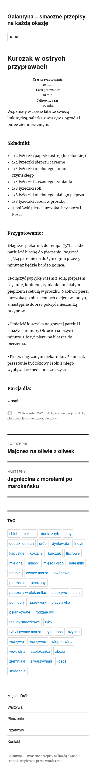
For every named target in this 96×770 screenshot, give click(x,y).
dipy (68, 533)
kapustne (16, 553)
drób (50, 413)
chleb (13, 533)
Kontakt (13, 741)
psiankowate (19, 612)
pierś (76, 592)
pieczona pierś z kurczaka (25, 418)
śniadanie (17, 671)
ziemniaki (17, 661)
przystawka (60, 602)
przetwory (38, 602)
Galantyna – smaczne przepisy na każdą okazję (46, 19)
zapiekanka (40, 651)
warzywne (37, 641)
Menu (14, 37)
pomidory (17, 602)
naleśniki (76, 563)
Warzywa (15, 707)
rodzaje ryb (45, 612)
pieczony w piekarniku (27, 592)
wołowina (17, 651)
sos (60, 631)
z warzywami (41, 661)
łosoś (61, 661)
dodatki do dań (21, 543)
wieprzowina (61, 641)
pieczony (51, 418)
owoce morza (37, 572)
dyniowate (60, 543)
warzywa (16, 641)
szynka (74, 631)
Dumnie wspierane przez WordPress (34, 761)
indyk (78, 543)
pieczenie (17, 582)
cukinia (30, 533)
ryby (48, 622)
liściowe (73, 553)
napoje (15, 572)
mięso (33, 563)
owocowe (61, 572)
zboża (60, 651)
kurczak (60, 413)
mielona (16, 563)
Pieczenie (15, 718)
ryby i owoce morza (25, 631)
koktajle (36, 553)
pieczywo (59, 592)
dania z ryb (50, 533)
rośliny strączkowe (24, 622)
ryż (49, 631)
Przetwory (15, 730)
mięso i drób (75, 413)
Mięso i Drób (17, 695)
